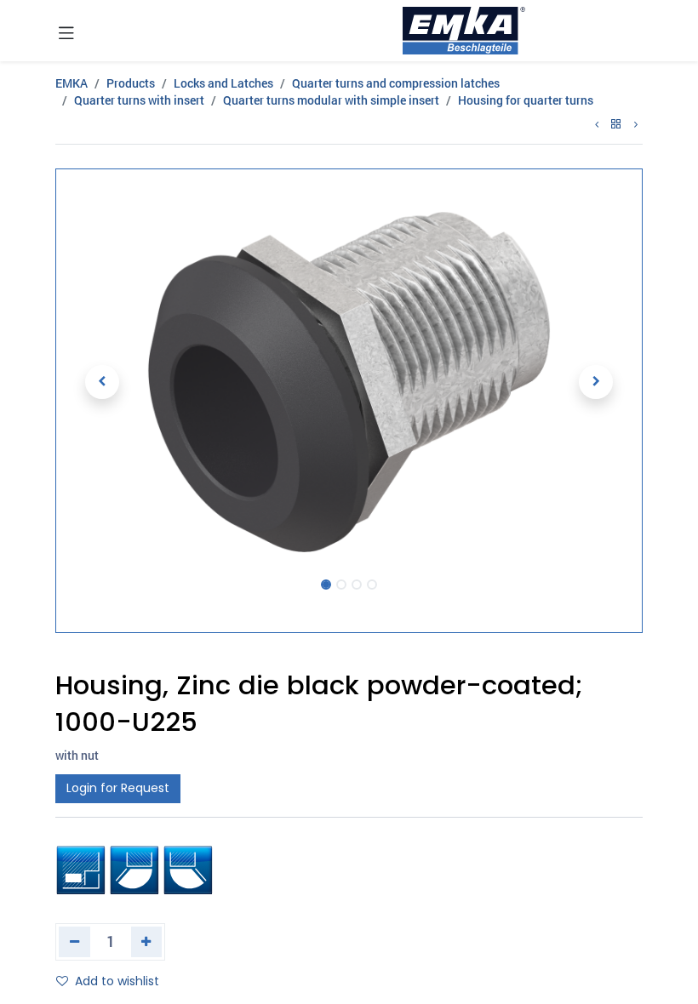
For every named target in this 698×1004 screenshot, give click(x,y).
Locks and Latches (223, 83)
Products (130, 83)
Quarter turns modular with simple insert (331, 100)
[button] (102, 382)
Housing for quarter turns (525, 100)
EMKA (71, 83)
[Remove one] (74, 942)
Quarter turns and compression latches (396, 83)
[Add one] (147, 942)
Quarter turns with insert (139, 100)
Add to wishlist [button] (117, 981)
